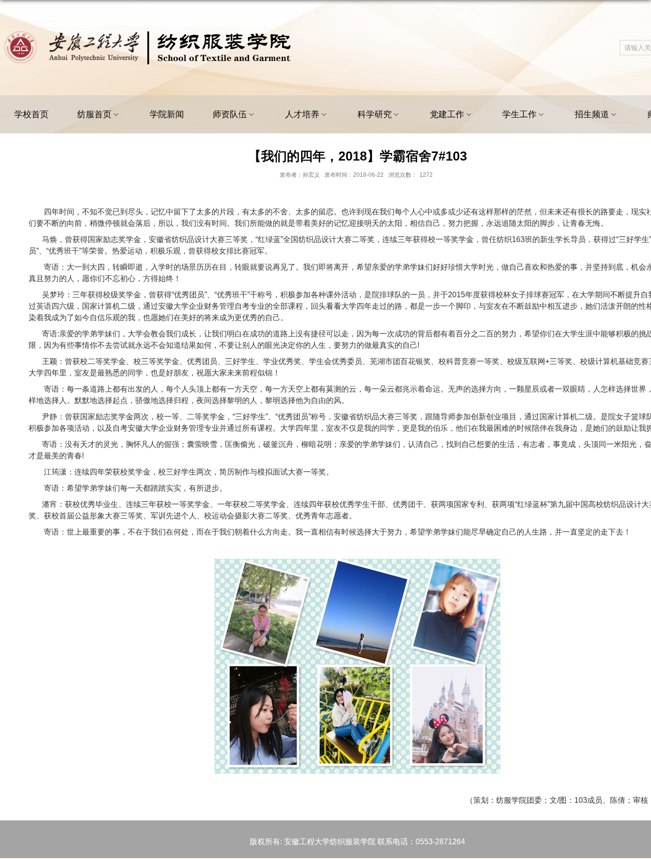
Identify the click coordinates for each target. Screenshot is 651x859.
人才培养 (302, 114)
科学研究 (374, 114)
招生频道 (592, 114)
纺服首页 (94, 114)
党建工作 (447, 114)
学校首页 (31, 114)
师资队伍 (230, 114)
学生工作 (519, 114)
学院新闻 (167, 114)
